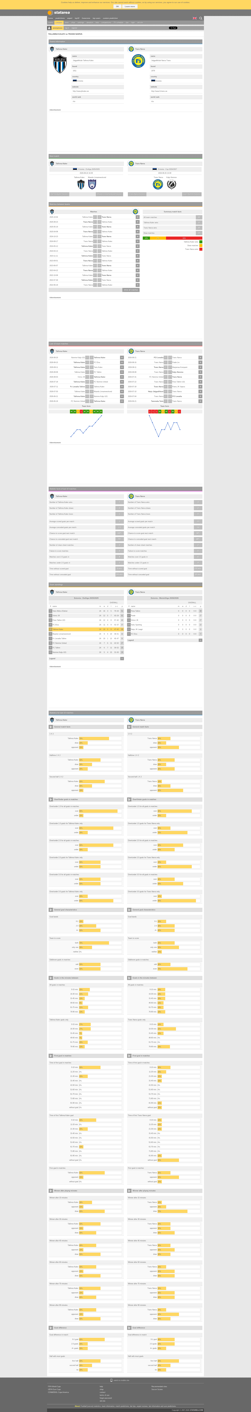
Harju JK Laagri (137, 629)
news (67, 23)
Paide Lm (175, 362)
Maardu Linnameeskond (103, 391)
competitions (106, 23)
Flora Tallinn (135, 611)
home (50, 18)
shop (73, 23)
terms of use (104, 1395)
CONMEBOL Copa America (58, 1392)
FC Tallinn (97, 372)
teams (50, 23)
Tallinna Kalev (87, 217)
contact (102, 1392)
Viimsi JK (81, 377)
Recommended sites (159, 1386)
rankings (81, 23)
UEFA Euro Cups (54, 1389)
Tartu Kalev (98, 367)
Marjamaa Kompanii (179, 367)
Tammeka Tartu (157, 401)
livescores (86, 18)
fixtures (59, 194)
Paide (133, 616)
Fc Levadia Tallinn (77, 387)
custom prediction (110, 18)
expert (69, 18)
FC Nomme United (101, 382)
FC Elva (97, 362)
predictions (60, 18)
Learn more (130, 6)
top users (96, 18)
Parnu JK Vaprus (178, 387)
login (133, 23)
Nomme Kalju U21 (78, 358)
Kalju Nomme (177, 372)
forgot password (106, 1398)
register (74, 28)
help (97, 23)
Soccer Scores (157, 1389)
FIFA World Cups (54, 1386)
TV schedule (118, 23)
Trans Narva (106, 217)
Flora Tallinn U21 (178, 382)
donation (90, 23)
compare (59, 23)
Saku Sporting (136, 625)
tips (127, 23)
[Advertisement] (125, 131)
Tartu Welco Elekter (60, 611)
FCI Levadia (158, 358)
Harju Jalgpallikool (155, 391)
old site (140, 23)
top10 (77, 18)
